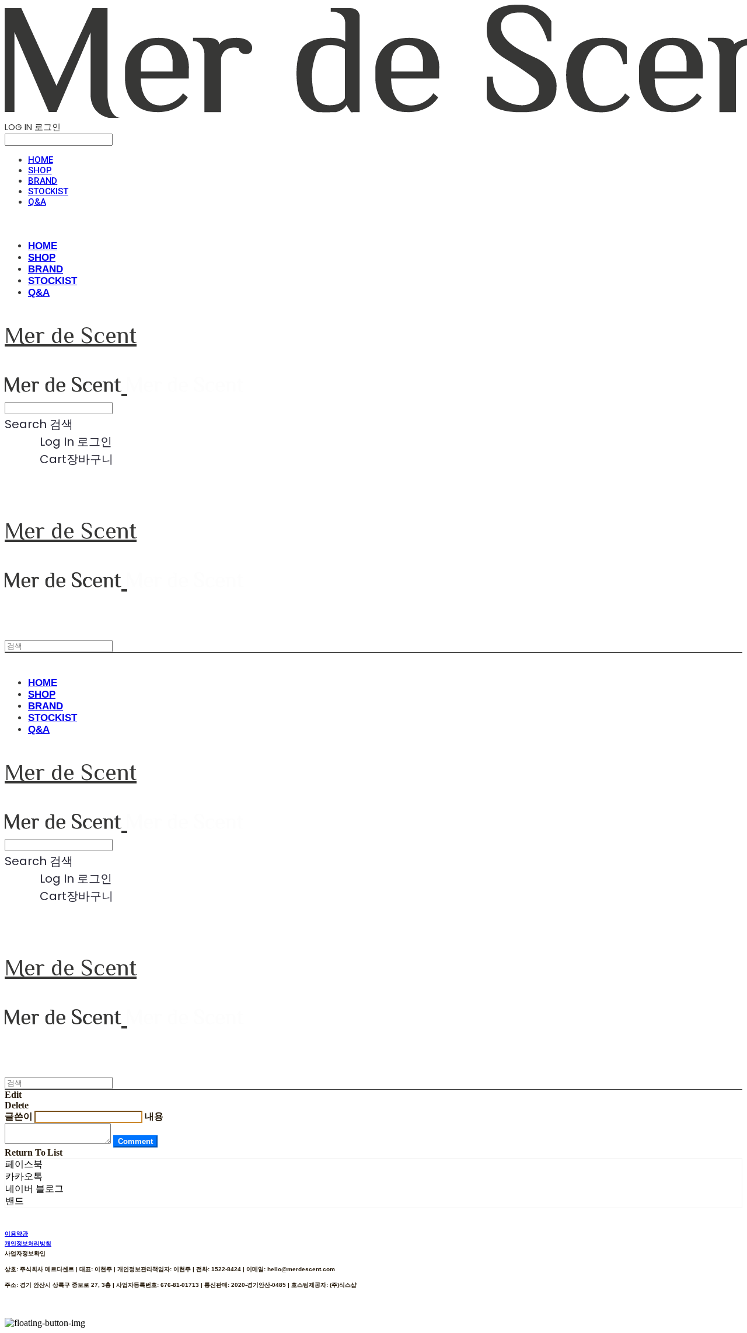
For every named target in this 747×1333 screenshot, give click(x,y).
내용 (154, 1116)
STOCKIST (48, 191)
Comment (135, 1141)
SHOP (39, 170)
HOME (40, 160)
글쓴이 (19, 1116)
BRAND (42, 181)
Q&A (37, 202)
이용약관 (16, 1233)
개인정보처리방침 (28, 1243)
